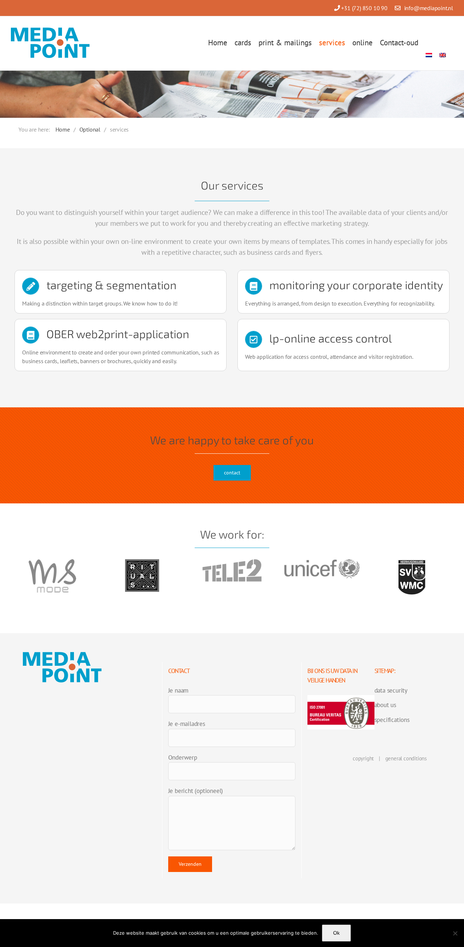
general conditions (406, 758)
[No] (455, 933)
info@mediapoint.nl (428, 8)
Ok (336, 933)
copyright (363, 758)
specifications (392, 720)
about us (385, 705)
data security (390, 690)
